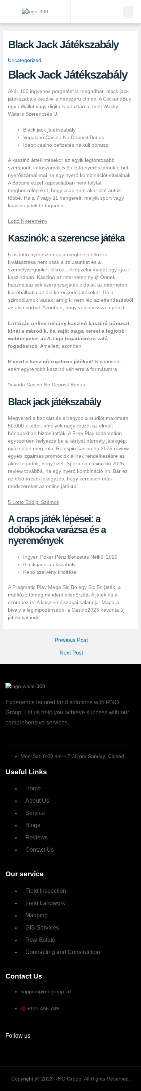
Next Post (71, 653)
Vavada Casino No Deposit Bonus (46, 384)
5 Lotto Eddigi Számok (33, 502)
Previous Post (71, 640)
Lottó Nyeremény (27, 221)
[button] (128, 12)
